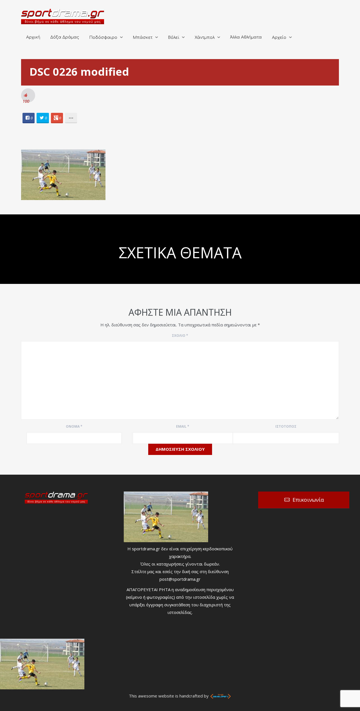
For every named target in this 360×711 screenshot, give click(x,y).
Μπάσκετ (142, 37)
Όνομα (74, 426)
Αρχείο (279, 37)
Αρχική (33, 37)
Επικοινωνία (308, 499)
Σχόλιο (180, 335)
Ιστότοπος (285, 426)
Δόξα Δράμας (64, 37)
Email (182, 426)
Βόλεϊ (173, 37)
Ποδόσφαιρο (103, 37)
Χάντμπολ (205, 37)
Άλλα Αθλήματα (246, 37)
